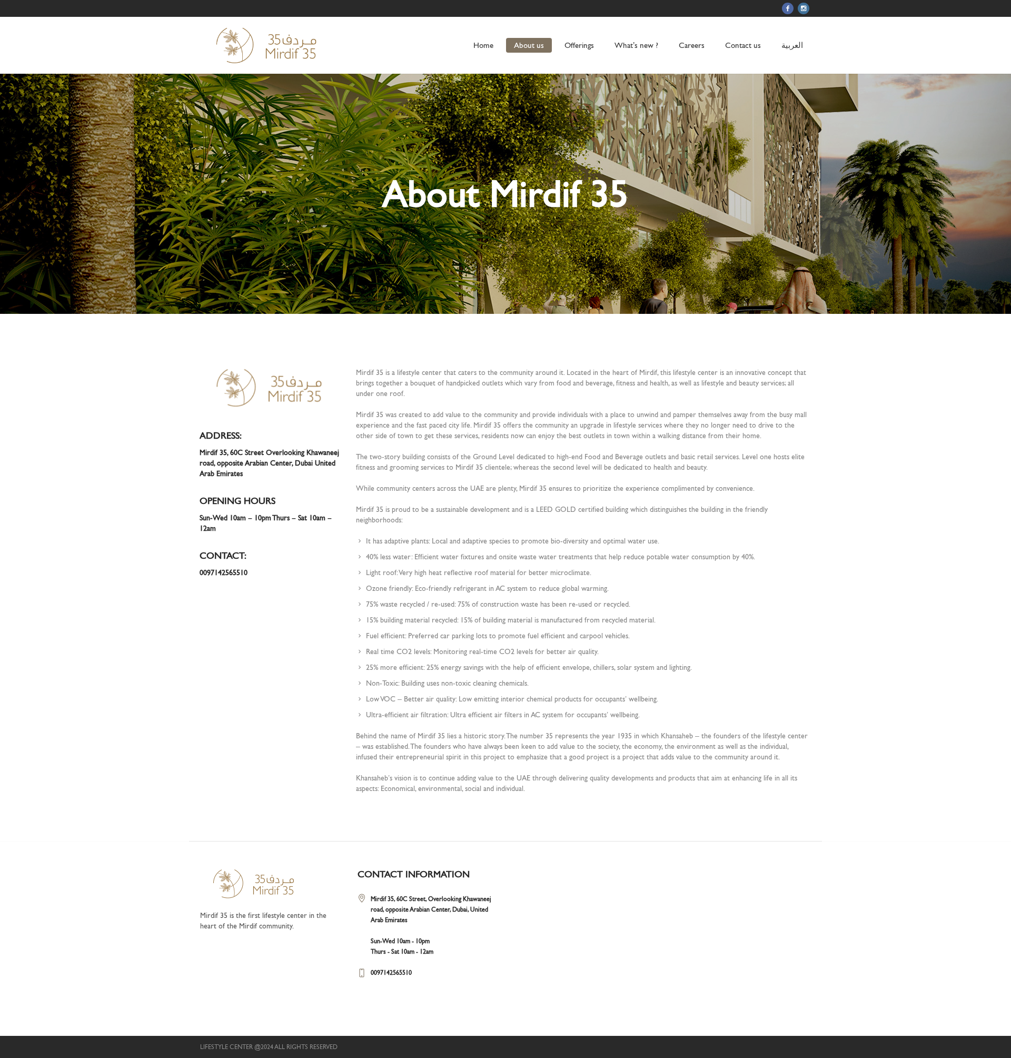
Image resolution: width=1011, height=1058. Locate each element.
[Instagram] (803, 8)
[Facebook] (788, 8)
